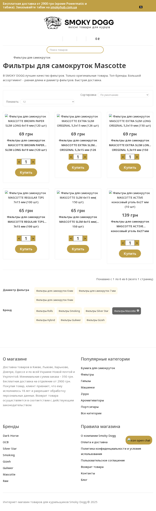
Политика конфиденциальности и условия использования (111, 451)
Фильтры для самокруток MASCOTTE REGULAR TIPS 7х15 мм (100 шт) (26, 219)
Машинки (88, 387)
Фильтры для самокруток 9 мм (54, 300)
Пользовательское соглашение (103, 460)
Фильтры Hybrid (45, 320)
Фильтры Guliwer (71, 320)
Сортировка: (88, 95)
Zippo (85, 394)
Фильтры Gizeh (96, 320)
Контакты (88, 473)
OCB (6, 442)
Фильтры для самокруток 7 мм (97, 290)
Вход (61, 38)
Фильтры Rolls (44, 311)
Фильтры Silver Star (97, 311)
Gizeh (7, 461)
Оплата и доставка (94, 442)
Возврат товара (92, 467)
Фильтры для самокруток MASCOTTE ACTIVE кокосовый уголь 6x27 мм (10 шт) (130, 224)
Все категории (91, 413)
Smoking (9, 455)
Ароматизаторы (92, 400)
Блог (84, 480)
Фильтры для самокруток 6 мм (54, 290)
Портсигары (90, 407)
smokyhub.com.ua (63, 7)
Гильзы (86, 381)
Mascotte (9, 474)
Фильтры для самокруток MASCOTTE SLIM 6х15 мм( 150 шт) (78, 219)
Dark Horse (11, 435)
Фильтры (87, 374)
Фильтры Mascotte (125, 311)
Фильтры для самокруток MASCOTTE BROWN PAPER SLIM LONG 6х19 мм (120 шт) (26, 142)
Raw (5, 481)
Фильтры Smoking (69, 311)
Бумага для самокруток (98, 368)
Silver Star (10, 448)
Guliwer (8, 468)
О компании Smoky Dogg (98, 435)
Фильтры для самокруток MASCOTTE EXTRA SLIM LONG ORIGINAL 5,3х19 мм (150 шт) (130, 142)
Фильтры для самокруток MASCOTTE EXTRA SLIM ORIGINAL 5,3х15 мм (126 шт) (78, 142)
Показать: (12, 101)
